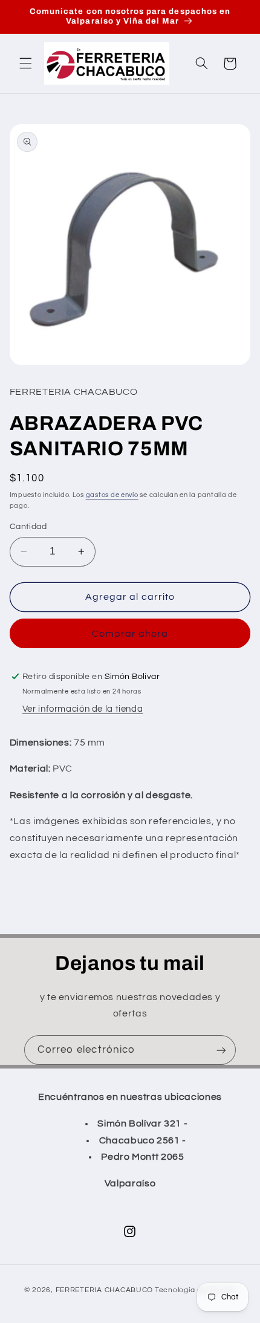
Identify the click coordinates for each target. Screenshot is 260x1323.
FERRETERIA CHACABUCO (105, 1290)
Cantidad (28, 526)
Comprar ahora (130, 634)
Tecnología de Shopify (195, 1290)
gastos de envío (112, 495)
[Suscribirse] (221, 1050)
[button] (25, 63)
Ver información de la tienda (82, 709)
